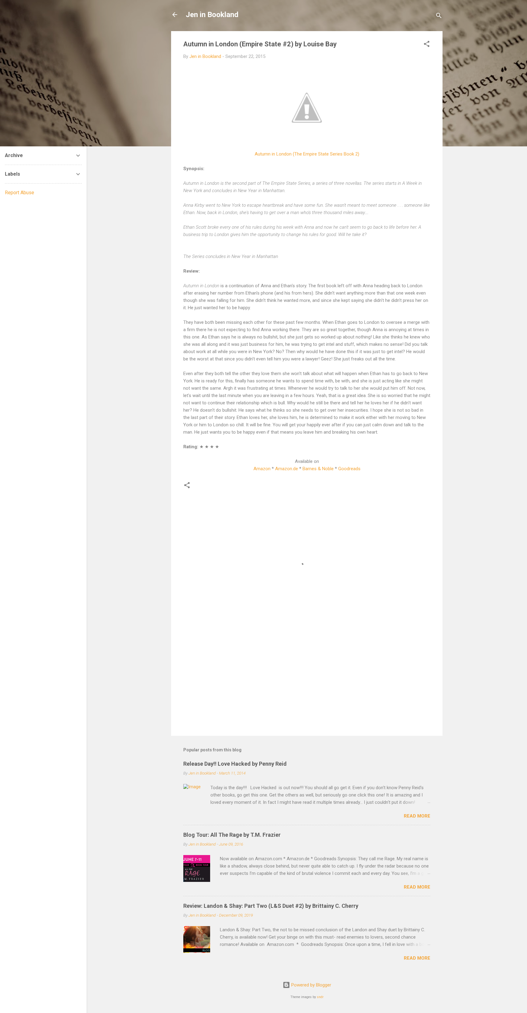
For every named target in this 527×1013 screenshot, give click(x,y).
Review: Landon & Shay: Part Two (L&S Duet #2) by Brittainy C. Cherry (270, 906)
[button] (426, 45)
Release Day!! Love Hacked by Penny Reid (235, 764)
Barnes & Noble (318, 468)
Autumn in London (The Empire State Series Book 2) (307, 154)
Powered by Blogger (310, 985)
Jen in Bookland (212, 14)
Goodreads (349, 468)
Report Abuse (19, 192)
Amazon (262, 468)
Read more (417, 816)
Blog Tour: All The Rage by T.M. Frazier (232, 835)
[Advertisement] (306, 679)
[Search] (439, 16)
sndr (320, 997)
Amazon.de (286, 468)
